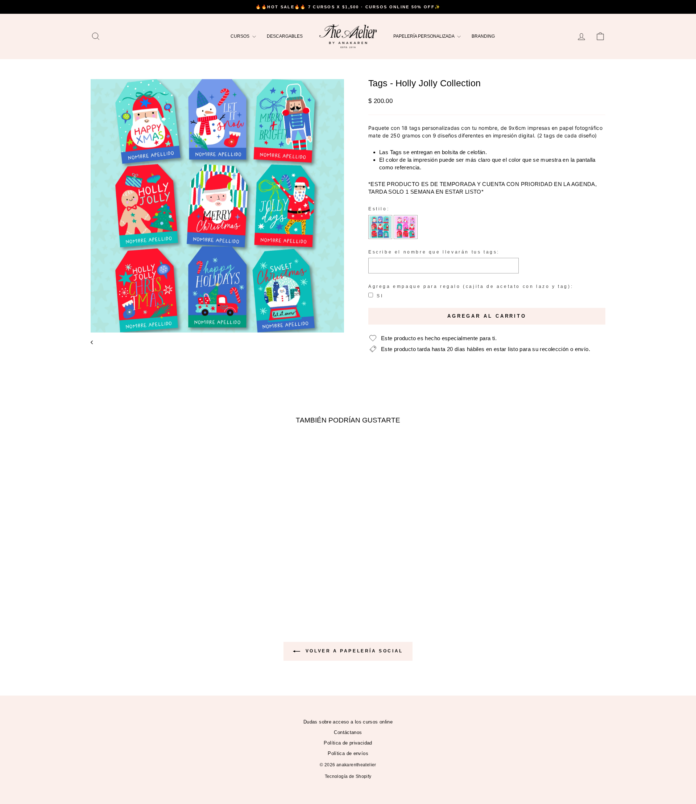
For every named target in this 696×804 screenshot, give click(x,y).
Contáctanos (348, 732)
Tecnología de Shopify (348, 776)
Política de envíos (348, 753)
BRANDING (483, 36)
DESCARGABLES (285, 36)
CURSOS (240, 36)
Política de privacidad (348, 743)
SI (380, 295)
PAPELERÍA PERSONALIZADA (424, 36)
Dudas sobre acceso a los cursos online (348, 722)
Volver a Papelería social (353, 650)
